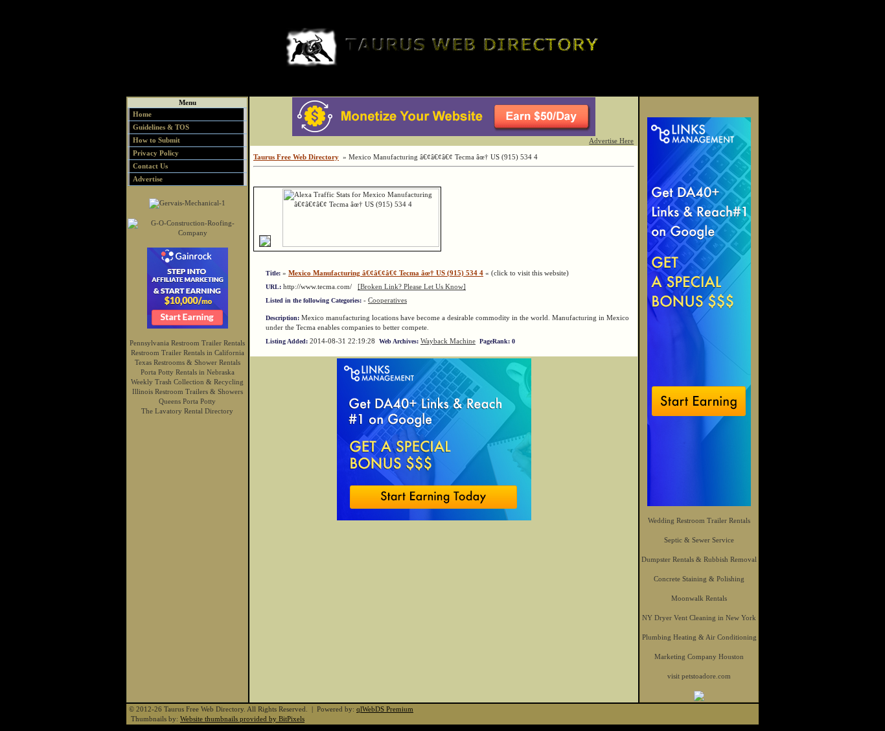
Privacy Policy (156, 153)
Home (142, 114)
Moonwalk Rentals (699, 598)
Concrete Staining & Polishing (699, 579)
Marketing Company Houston (699, 656)
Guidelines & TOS (161, 127)
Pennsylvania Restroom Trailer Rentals (187, 343)
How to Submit (156, 140)
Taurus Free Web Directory (296, 157)
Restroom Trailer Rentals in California (187, 352)
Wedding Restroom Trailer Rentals (699, 520)
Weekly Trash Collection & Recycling (187, 382)
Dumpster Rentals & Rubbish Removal (699, 559)
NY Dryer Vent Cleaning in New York (699, 617)
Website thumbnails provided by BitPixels (242, 719)
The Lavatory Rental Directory (187, 411)
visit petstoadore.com (699, 676)
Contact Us (150, 166)
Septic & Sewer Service (699, 540)
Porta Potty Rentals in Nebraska (188, 372)
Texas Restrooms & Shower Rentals (187, 362)
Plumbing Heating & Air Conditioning (699, 637)
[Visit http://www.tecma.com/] (265, 244)
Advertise (148, 179)
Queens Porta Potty (187, 401)
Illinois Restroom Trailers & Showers (187, 391)
